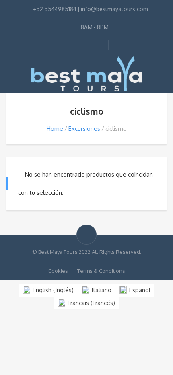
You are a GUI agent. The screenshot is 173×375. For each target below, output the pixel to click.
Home (55, 128)
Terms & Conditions (101, 271)
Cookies (58, 271)
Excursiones (84, 128)
